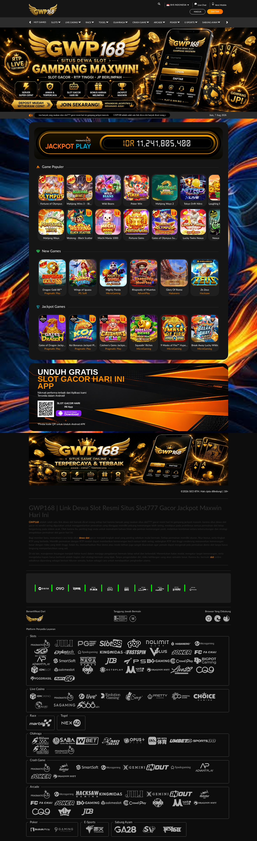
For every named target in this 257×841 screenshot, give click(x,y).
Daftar (215, 12)
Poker (173, 22)
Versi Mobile (220, 5)
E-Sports (190, 22)
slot (212, 557)
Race (89, 22)
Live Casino (71, 22)
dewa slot (84, 538)
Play (83, 146)
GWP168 (34, 522)
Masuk (197, 12)
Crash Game (140, 22)
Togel (102, 22)
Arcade (158, 22)
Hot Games (40, 22)
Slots (54, 22)
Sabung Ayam (210, 22)
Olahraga (119, 22)
